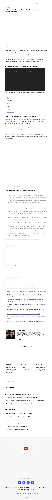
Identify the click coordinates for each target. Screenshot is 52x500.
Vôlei (8, 106)
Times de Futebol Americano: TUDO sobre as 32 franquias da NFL (18, 416)
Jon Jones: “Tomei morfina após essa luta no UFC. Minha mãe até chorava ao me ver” (22, 394)
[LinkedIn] (32, 482)
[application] (25, 79)
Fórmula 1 (7, 7)
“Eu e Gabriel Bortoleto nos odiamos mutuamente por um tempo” (25, 367)
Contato (34, 487)
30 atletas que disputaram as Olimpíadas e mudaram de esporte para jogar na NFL (21, 397)
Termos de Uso (41, 487)
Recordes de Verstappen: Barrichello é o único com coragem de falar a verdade (26, 321)
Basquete (9, 103)
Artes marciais (10, 112)
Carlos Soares (21, 330)
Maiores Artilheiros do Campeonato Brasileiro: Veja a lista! (16, 429)
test (5, 390)
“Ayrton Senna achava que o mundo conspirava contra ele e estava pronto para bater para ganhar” (24, 400)
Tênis (8, 109)
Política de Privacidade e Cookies (26, 489)
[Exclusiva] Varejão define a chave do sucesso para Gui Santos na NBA (19, 403)
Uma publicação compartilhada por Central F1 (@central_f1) (22, 286)
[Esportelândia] (11, 3)
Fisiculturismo (10, 100)
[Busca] (48, 3)
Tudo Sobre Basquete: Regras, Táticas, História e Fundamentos (17, 419)
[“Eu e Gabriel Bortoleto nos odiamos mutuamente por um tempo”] (26, 357)
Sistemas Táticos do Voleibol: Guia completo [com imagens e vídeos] (18, 413)
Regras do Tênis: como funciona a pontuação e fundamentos (17, 423)
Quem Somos (8, 487)
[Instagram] (28, 482)
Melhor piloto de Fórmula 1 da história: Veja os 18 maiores (16, 426)
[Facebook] (19, 482)
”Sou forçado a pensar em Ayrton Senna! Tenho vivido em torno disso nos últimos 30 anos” (41, 367)
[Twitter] (23, 482)
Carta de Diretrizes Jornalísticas (21, 487)
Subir (26, 497)
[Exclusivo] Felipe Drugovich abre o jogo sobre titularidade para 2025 (23, 314)
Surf (8, 97)
